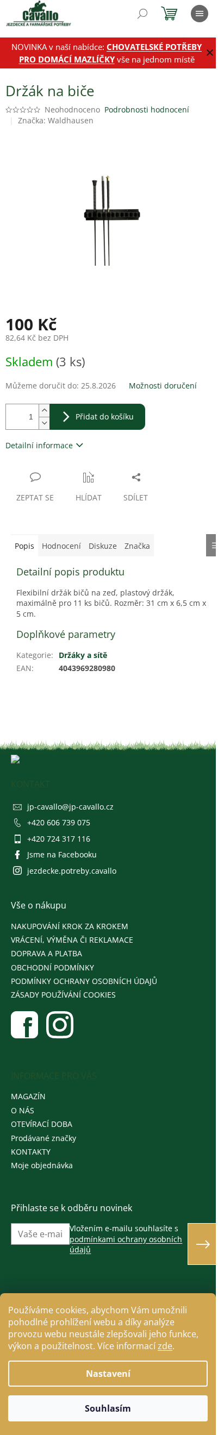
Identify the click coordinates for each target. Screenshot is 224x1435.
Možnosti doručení (163, 385)
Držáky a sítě (83, 655)
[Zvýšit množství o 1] (44, 410)
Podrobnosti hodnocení (146, 109)
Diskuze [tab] (103, 546)
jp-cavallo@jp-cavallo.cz (70, 806)
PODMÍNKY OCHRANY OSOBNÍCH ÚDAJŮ (84, 981)
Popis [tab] (24, 546)
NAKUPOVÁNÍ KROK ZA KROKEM (69, 926)
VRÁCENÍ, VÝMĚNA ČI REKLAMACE (72, 940)
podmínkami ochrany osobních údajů (126, 1244)
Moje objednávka (42, 1165)
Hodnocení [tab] (61, 546)
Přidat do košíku (105, 416)
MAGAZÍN (28, 1096)
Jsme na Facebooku (62, 854)
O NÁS (22, 1110)
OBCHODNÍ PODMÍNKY (52, 967)
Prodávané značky (43, 1138)
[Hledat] (142, 13)
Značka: (56, 120)
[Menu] (199, 13)
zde (165, 1346)
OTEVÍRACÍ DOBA (41, 1124)
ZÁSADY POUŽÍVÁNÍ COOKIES (63, 994)
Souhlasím (108, 1408)
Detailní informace (39, 445)
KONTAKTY (31, 1151)
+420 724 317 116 (58, 839)
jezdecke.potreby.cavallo (71, 871)
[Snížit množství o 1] (44, 423)
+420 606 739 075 (58, 822)
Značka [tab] (137, 546)
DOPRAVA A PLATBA (46, 953)
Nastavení (108, 1374)
